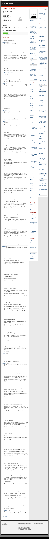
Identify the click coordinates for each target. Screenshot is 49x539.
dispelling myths (41, 89)
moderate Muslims (41, 133)
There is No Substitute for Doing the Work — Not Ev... (34, 159)
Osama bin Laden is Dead (8, 8)
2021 (31, 91)
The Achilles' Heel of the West (33, 65)
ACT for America (41, 73)
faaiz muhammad (4, 510)
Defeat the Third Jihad (4, 526)
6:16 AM (7, 363)
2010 (31, 183)
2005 (31, 192)
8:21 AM (6, 74)
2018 (31, 96)
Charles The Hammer (41, 84)
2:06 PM (7, 187)
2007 (31, 188)
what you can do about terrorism (43, 189)
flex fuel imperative (41, 100)
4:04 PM (6, 121)
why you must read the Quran (42, 193)
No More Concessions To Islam (6, 525)
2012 (31, 107)
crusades (40, 86)
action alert (40, 75)
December (32, 110)
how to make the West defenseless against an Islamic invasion (42, 114)
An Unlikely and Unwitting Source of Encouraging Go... (34, 148)
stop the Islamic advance (42, 156)
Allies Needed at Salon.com (34, 169)
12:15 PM (6, 353)
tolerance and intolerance (42, 183)
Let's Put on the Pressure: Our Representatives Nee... (34, 140)
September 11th (41, 151)
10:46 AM (7, 246)
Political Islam (31, 242)
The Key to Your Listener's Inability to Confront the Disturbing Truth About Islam (33, 48)
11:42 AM (8, 340)
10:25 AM (7, 83)
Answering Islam (31, 258)
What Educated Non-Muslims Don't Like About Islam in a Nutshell (33, 27)
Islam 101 (31, 240)
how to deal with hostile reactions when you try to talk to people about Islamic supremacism (43, 110)
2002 (31, 197)
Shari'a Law (40, 153)
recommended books (41, 146)
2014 (31, 103)
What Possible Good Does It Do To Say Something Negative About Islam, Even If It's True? (33, 79)
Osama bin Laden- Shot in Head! (8, 72)
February (32, 179)
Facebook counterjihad (42, 95)
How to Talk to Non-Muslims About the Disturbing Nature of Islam (42, 122)
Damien (3, 74)
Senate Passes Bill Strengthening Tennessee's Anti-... (33, 136)
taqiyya (40, 53)
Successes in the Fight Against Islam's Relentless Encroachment (33, 251)
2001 (31, 199)
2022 (31, 89)
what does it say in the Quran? (42, 185)
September (32, 115)
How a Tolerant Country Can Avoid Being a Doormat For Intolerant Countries (33, 75)
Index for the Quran (32, 206)
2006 (31, 190)
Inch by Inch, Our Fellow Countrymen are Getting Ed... (34, 152)
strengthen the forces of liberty (42, 164)
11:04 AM (7, 93)
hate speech (40, 105)
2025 (31, 84)
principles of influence (41, 141)
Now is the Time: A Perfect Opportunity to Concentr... (34, 155)
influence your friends (41, 126)
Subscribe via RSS (32, 20)
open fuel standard (41, 136)
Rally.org (44, 14)
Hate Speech (31, 58)
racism (40, 143)
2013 (31, 105)
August (32, 117)
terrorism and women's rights (42, 173)
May (31, 122)
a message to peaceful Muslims (42, 68)
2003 (31, 195)
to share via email (41, 180)
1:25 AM (7, 42)
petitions (40, 138)
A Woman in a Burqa (32, 38)
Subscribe (33, 16)
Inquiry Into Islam (4, 523)
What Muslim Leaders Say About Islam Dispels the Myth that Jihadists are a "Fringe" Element (33, 56)
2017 (31, 98)
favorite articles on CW (42, 97)
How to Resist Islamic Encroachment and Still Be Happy (33, 42)
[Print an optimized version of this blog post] (5, 33)
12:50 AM (8, 138)
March (32, 177)
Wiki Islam (31, 245)
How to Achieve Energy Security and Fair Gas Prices (34, 125)
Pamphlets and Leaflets (32, 53)
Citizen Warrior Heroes (5, 524)
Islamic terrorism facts (41, 131)
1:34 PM (8, 110)
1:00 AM (9, 510)
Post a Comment (4, 516)
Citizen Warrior (9, 3)
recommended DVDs (41, 148)
